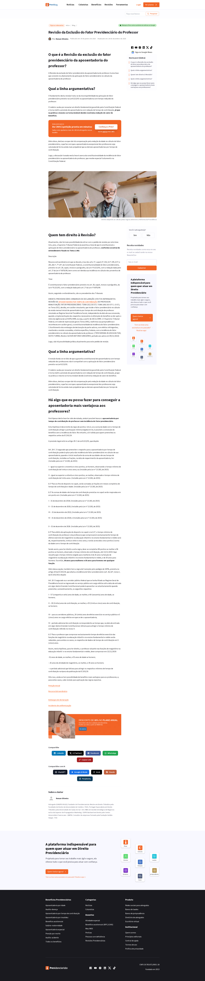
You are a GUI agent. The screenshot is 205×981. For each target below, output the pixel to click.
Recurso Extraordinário (57, 691)
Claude (112, 772)
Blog (73, 25)
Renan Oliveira (62, 39)
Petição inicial (54, 685)
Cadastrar (142, 268)
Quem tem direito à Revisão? (141, 75)
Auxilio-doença (52, 909)
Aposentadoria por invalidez (57, 917)
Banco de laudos (131, 909)
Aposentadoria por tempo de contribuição (63, 913)
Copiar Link (86, 760)
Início (68, 25)
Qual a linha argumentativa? (141, 70)
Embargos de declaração (58, 700)
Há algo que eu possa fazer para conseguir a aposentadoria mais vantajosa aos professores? (143, 85)
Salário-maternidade (54, 925)
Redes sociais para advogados (137, 905)
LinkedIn (60, 753)
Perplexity (86, 778)
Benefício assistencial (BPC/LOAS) (99, 925)
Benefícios (96, 4)
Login (138, 4)
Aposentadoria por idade (55, 905)
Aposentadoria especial (55, 930)
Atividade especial (92, 921)
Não (148, 235)
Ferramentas (122, 4)
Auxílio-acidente (52, 938)
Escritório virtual (132, 921)
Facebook (95, 753)
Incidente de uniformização (59, 705)
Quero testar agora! (138, 317)
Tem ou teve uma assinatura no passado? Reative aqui (141, 328)
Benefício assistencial (54, 921)
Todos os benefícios (53, 942)
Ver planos (149, 4)
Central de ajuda (131, 941)
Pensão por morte (53, 934)
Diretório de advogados (134, 917)
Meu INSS (89, 929)
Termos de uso (131, 945)
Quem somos (130, 933)
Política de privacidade (134, 949)
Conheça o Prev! (106, 126)
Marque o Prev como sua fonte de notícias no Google (138, 25)
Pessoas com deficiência (95, 937)
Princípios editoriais (133, 937)
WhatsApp (112, 753)
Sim (135, 235)
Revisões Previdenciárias (95, 941)
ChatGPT (61, 772)
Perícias (88, 933)
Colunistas (83, 4)
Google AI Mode (80, 772)
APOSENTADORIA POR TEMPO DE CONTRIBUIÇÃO (77, 302)
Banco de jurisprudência (134, 913)
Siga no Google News (143, 52)
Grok (98, 772)
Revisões (109, 4)
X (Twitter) (77, 753)
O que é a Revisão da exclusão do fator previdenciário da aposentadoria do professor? (142, 64)
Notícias (70, 4)
